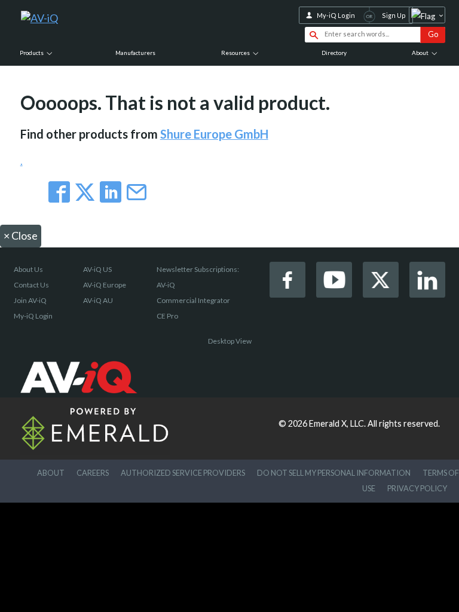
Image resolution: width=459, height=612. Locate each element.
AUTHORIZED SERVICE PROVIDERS (183, 473)
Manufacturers (135, 52)
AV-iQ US (97, 269)
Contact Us (31, 284)
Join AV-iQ (30, 300)
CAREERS (92, 473)
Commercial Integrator (193, 300)
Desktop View (230, 340)
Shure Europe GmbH (214, 134)
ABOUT (51, 473)
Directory (334, 52)
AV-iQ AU (98, 300)
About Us (28, 269)
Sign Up (394, 15)
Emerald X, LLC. (337, 423)
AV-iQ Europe (104, 284)
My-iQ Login (336, 15)
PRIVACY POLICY (417, 488)
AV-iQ (166, 284)
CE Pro (167, 315)
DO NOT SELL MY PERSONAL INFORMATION (334, 473)
